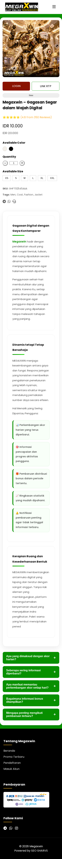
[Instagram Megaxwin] (16, 828)
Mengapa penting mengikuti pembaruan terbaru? (31, 714)
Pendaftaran (12, 763)
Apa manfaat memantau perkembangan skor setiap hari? (31, 686)
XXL (52, 178)
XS (6, 178)
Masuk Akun (11, 769)
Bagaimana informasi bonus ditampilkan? (31, 700)
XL (41, 178)
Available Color (14, 143)
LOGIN (16, 86)
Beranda (9, 751)
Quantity (9, 157)
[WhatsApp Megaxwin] (10, 828)
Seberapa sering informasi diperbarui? (31, 672)
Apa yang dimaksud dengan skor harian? (31, 658)
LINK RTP (45, 86)
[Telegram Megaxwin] (5, 828)
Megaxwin (19, 241)
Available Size (13, 171)
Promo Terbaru (13, 757)
